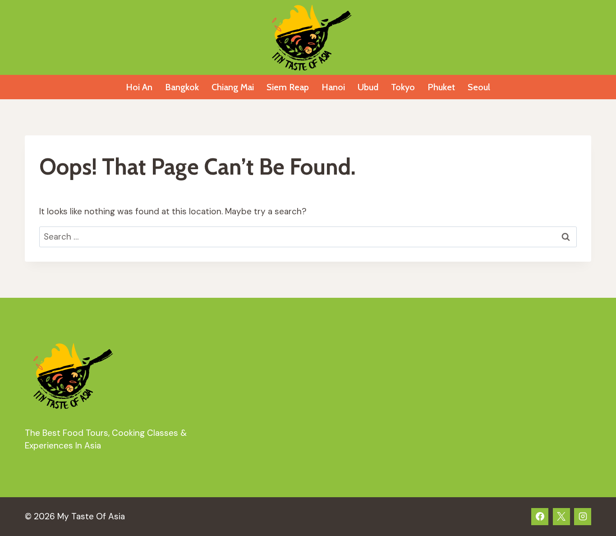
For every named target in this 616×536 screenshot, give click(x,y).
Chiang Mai (232, 87)
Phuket (441, 87)
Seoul (479, 87)
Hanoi (333, 87)
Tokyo (403, 87)
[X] (561, 516)
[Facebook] (539, 516)
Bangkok (182, 87)
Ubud (368, 87)
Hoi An (139, 87)
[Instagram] (582, 516)
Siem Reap (288, 87)
